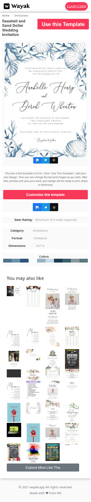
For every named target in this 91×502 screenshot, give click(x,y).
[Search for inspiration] (59, 6)
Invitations (21, 15)
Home (6, 15)
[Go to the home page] (16, 6)
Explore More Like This (43, 467)
